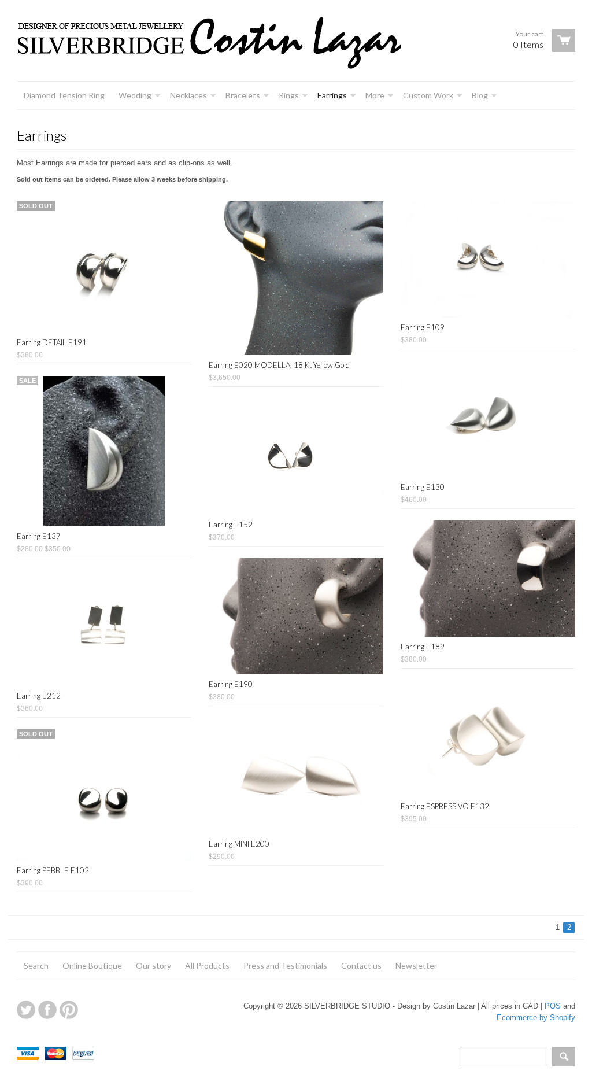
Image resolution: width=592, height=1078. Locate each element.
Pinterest (69, 1010)
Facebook (47, 1010)
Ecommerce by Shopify (536, 1017)
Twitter (26, 1010)
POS (553, 1006)
